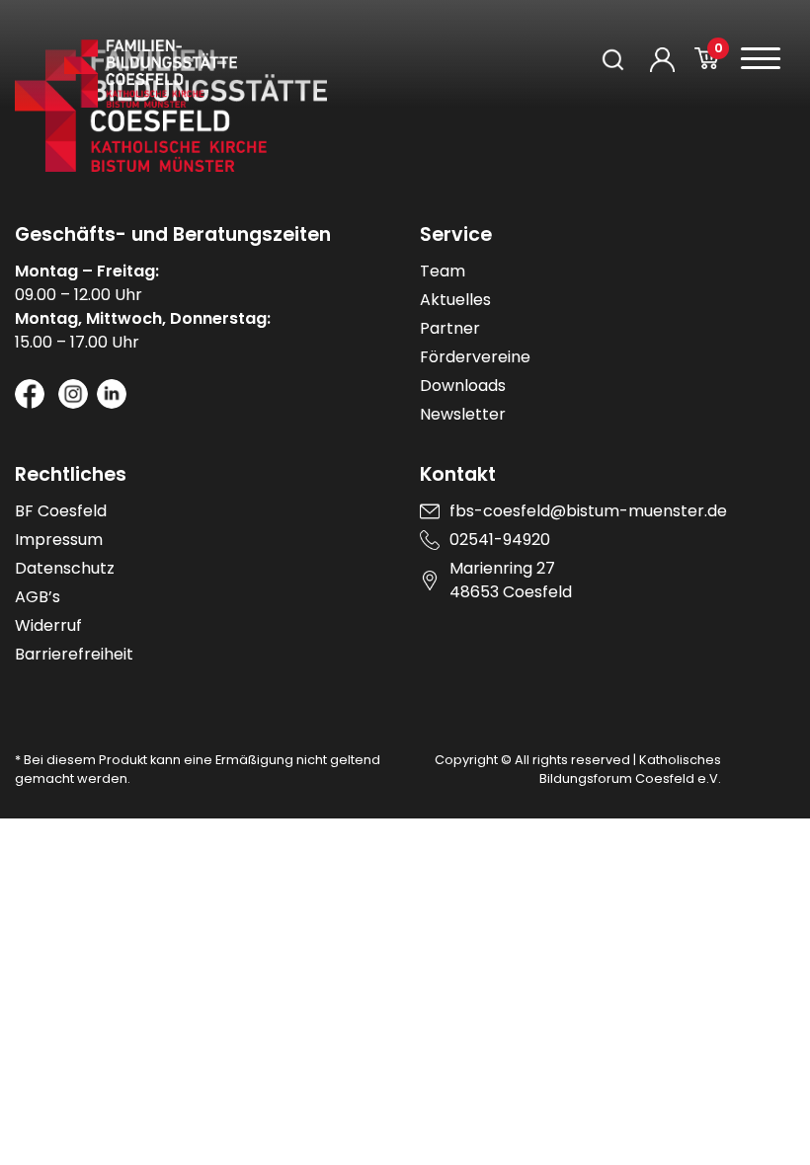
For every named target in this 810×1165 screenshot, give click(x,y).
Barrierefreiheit (74, 654)
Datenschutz (65, 568)
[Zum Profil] (662, 59)
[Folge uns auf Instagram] (73, 394)
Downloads (463, 385)
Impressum (59, 539)
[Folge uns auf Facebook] (29, 394)
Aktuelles (455, 299)
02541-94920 (499, 539)
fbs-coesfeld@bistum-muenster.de (588, 511)
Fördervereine (475, 357)
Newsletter (463, 414)
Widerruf (48, 625)
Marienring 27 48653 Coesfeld (510, 580)
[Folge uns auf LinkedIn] (111, 394)
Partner (450, 328)
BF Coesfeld (61, 511)
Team (442, 271)
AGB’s (37, 596)
